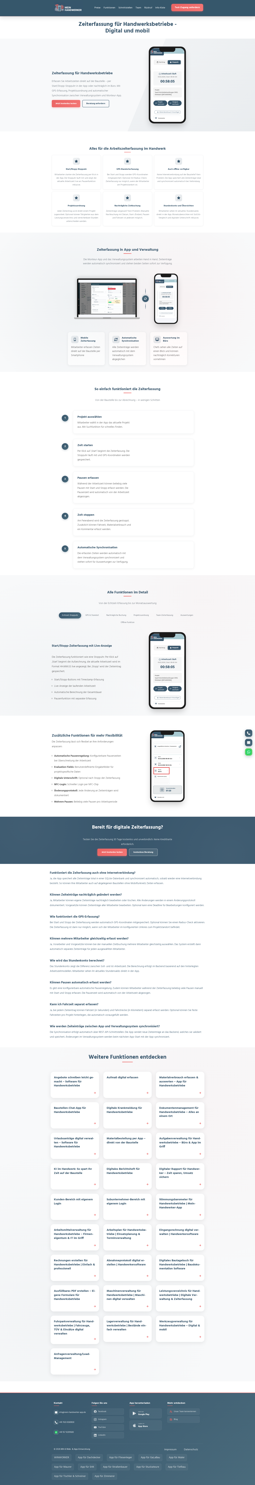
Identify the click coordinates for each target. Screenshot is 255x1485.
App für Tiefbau (177, 1467)
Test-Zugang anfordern (187, 7)
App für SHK (87, 1467)
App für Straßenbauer (115, 1467)
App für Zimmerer (105, 1476)
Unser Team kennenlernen (185, 1411)
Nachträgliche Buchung (116, 615)
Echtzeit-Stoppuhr (70, 615)
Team (138, 8)
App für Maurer (63, 1467)
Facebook (102, 1411)
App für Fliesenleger (120, 1457)
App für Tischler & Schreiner (70, 1476)
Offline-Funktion (127, 622)
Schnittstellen (125, 8)
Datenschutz (191, 1449)
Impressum (170, 1449)
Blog (176, 1419)
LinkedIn (101, 1435)
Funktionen (109, 8)
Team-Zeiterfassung (164, 615)
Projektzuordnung (141, 615)
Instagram (102, 1419)
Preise (97, 8)
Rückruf (148, 8)
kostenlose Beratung (143, 852)
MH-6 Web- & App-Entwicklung (75, 1449)
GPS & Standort (92, 615)
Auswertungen (186, 615)
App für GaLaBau (150, 1457)
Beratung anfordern (95, 103)
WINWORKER (61, 1457)
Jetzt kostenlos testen (66, 103)
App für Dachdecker (89, 1457)
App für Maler (177, 1457)
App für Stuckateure (147, 1467)
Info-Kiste (160, 8)
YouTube (102, 1427)
